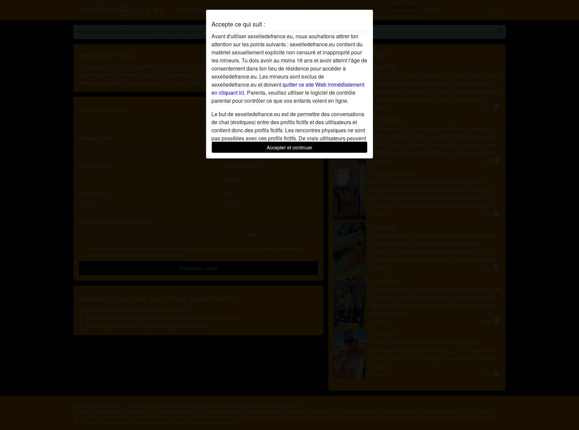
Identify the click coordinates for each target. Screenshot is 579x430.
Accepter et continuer (289, 147)
